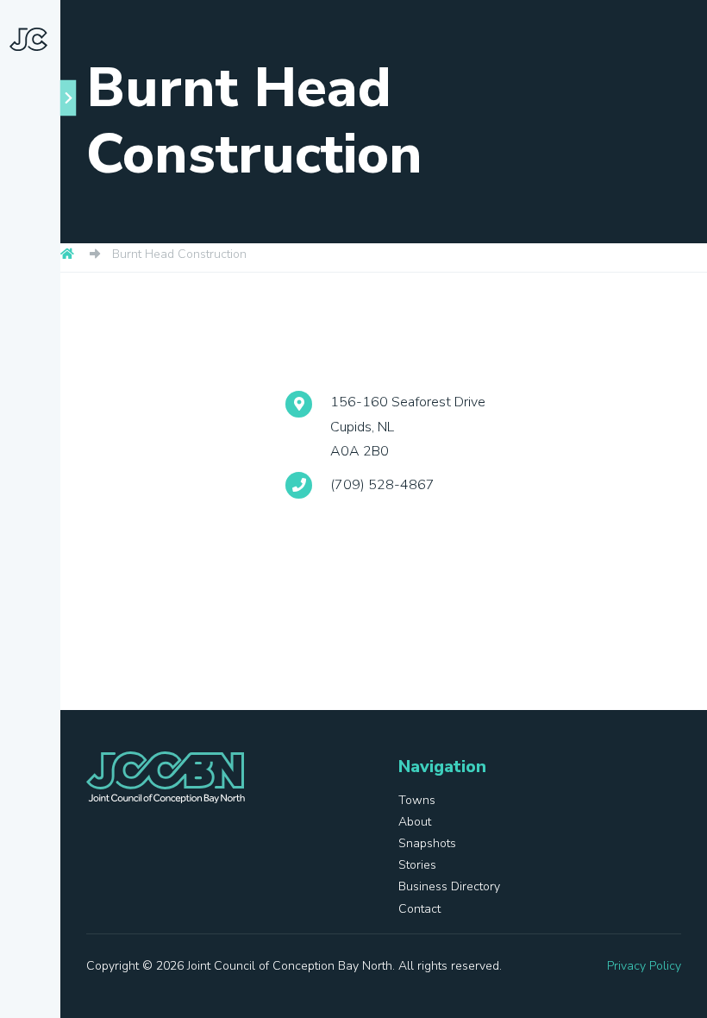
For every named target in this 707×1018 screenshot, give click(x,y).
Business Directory (39, 551)
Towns (56, 308)
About (54, 347)
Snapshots (43, 410)
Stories (32, 474)
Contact (35, 626)
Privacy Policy (644, 966)
